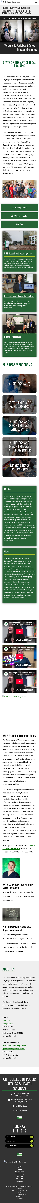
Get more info (12, 1145)
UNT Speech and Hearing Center (18, 253)
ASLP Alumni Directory (19, 215)
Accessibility (19, 1181)
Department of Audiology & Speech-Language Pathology (16, 11)
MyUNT (19, 1167)
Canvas (19, 1169)
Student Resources (12, 336)
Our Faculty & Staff (19, 207)
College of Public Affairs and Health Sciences (16, 8)
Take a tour (11, 1141)
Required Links (19, 1196)
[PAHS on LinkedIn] (25, 1130)
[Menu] (36, 3)
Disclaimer (19, 1188)
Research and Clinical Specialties (19, 296)
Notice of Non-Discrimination (19, 1190)
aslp (4, 1023)
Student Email (19, 1171)
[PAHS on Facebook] (13, 1130)
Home (3, 18)
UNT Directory (19, 1174)
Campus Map (19, 1176)
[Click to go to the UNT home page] (10, 3)
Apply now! (11, 1137)
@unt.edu (9, 1023)
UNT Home (19, 1198)
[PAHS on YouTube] (17, 1130)
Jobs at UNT (19, 1179)
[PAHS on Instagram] (21, 1130)
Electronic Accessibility (20, 1194)
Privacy (20, 1192)
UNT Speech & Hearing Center (14, 1045)
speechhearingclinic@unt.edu (13, 1048)
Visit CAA (19, 224)
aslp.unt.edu (7, 1020)
